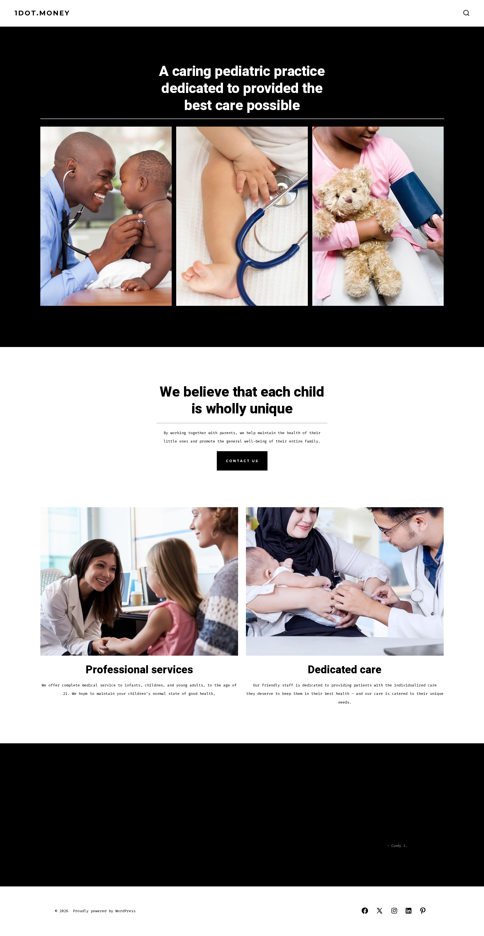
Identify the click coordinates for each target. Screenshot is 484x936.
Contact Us (242, 461)
